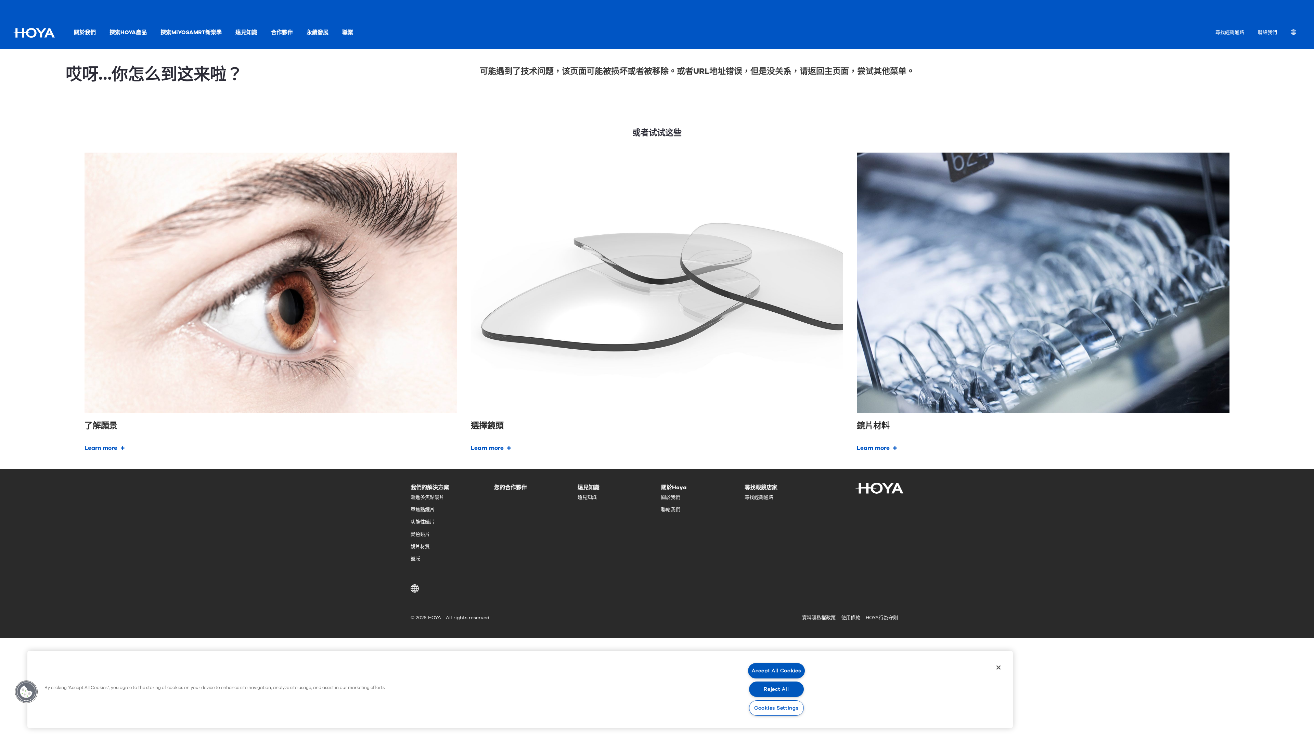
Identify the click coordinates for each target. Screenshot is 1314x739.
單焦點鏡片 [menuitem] (423, 509)
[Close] (998, 667)
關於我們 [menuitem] (85, 32)
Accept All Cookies (776, 670)
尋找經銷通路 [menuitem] (1229, 32)
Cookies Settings (776, 708)
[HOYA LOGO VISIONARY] (33, 33)
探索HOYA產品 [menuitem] (128, 32)
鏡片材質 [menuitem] (420, 546)
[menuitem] (1299, 33)
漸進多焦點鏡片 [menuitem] (427, 497)
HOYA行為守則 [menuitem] (882, 617)
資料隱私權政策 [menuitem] (819, 617)
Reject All (776, 689)
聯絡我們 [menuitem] (1267, 32)
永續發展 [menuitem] (317, 32)
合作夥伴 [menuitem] (282, 32)
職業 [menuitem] (347, 32)
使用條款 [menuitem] (850, 617)
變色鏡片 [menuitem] (420, 534)
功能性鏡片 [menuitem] (423, 522)
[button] (416, 588)
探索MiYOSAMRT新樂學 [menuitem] (191, 32)
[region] (520, 689)
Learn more (101, 448)
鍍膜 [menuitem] (415, 559)
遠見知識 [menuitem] (246, 32)
